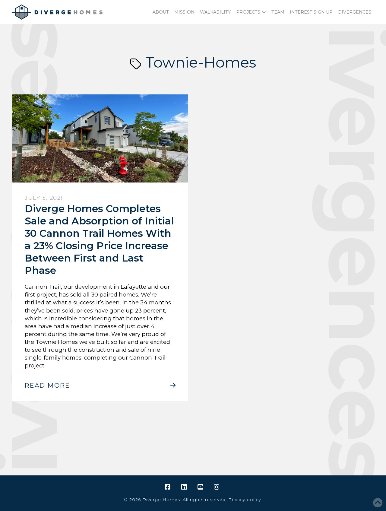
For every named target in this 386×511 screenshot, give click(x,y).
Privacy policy (244, 499)
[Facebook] (168, 487)
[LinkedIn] (184, 487)
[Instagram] (217, 487)
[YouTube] (201, 487)
